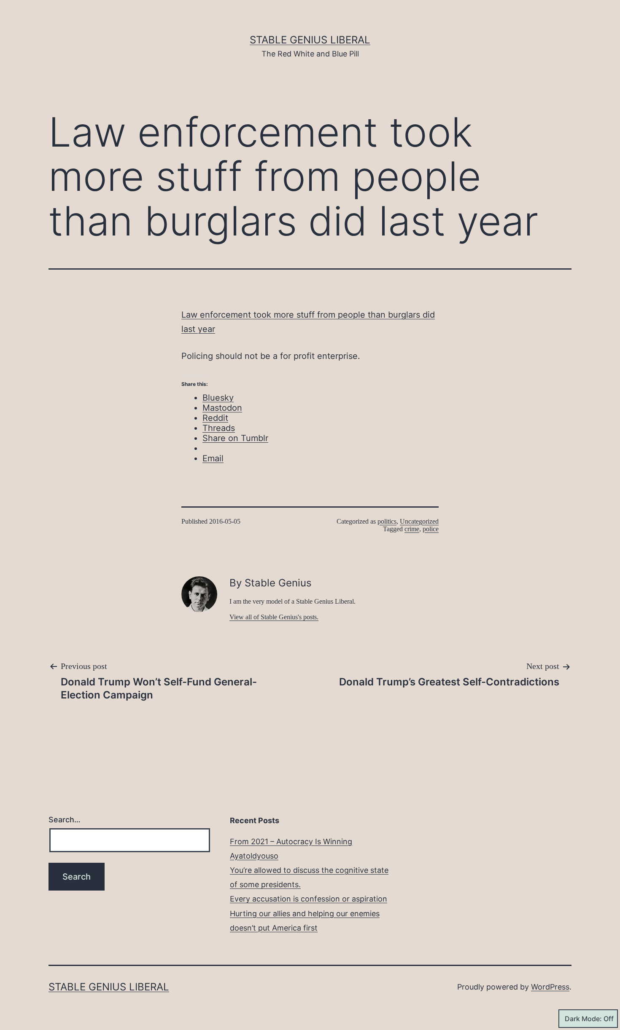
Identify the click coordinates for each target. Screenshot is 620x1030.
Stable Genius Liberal (310, 40)
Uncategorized (419, 521)
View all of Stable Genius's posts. (273, 617)
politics (386, 521)
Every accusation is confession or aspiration (308, 898)
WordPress (550, 986)
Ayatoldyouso (254, 855)
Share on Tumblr (235, 438)
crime (411, 528)
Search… (65, 819)
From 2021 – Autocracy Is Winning (291, 841)
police (431, 528)
